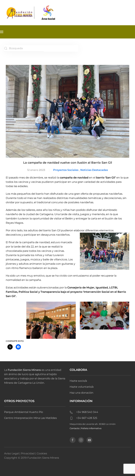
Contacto (74, 428)
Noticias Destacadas (94, 170)
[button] (1, 31)
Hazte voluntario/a (82, 386)
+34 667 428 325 (86, 418)
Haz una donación (81, 392)
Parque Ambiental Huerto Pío (23, 412)
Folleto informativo (91, 428)
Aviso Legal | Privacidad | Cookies (25, 453)
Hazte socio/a (78, 380)
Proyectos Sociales (65, 170)
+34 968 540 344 (87, 412)
